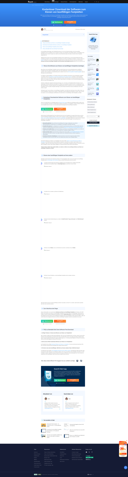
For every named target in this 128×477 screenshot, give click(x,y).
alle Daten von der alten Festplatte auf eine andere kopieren (60, 76)
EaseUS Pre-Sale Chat (93, 125)
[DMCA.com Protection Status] (40, 474)
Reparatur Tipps (47, 457)
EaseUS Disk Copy (62, 102)
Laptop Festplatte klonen (92, 112)
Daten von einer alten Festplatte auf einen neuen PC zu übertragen (53, 117)
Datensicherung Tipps (47, 459)
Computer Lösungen (75, 452)
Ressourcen (47, 449)
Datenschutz (62, 455)
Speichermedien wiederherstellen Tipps (50, 455)
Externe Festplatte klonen (92, 109)
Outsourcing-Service (37, 463)
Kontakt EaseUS (36, 455)
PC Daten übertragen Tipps (48, 465)
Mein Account (62, 461)
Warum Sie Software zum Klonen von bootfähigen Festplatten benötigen (56, 42)
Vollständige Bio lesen (49, 408)
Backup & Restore (64, 1)
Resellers (35, 457)
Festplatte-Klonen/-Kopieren (39, 5)
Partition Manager (55, 1)
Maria (45, 28)
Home (33, 5)
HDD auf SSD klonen (91, 107)
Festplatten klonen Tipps (48, 463)
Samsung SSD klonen (91, 104)
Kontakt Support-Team (37, 465)
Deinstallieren (62, 452)
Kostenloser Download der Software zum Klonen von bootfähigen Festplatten (57, 44)
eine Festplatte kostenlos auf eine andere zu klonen (61, 350)
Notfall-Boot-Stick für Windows (77, 457)
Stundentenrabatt (37, 461)
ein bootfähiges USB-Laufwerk (52, 160)
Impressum (36, 452)
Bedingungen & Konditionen (64, 459)
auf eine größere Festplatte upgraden (75, 71)
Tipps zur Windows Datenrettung (49, 452)
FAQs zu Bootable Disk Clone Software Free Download (53, 48)
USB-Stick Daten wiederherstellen (77, 459)
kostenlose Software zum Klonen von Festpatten (60, 344)
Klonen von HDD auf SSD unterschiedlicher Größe (73, 127)
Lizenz (61, 457)
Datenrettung (47, 1)
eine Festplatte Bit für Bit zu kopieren (77, 131)
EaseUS (42, 59)
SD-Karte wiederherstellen (76, 455)
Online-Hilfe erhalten (93, 122)
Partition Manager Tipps (48, 461)
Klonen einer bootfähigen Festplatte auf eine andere (52, 46)
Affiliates (35, 459)
